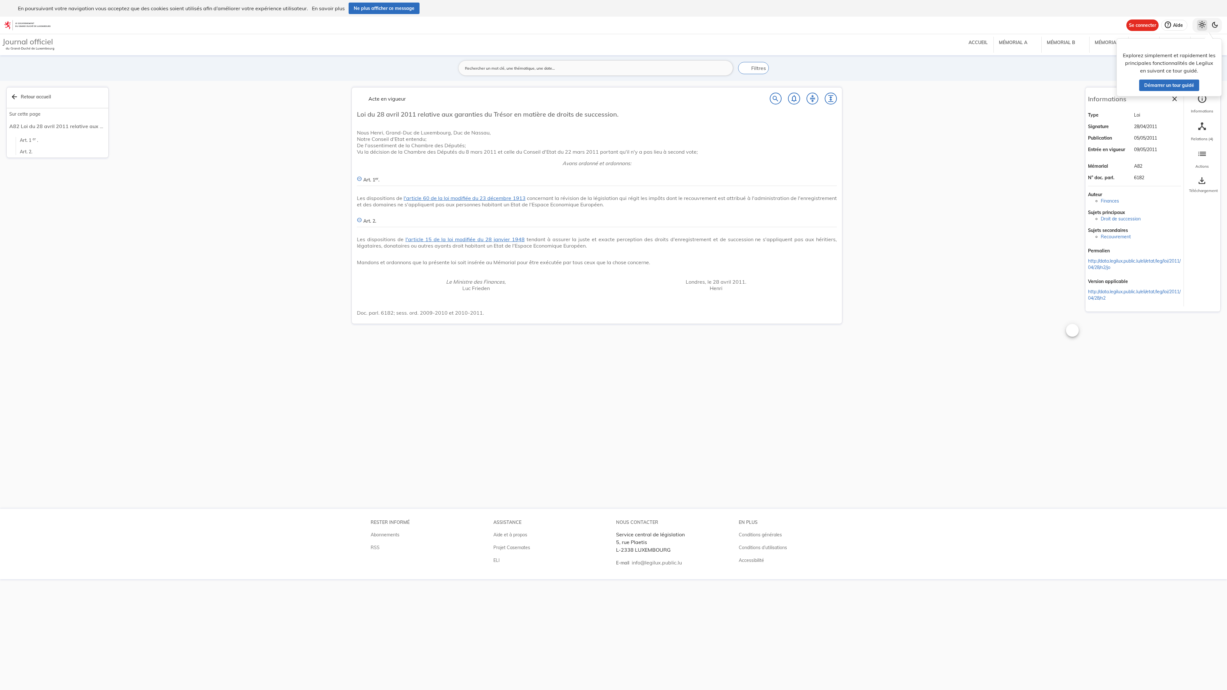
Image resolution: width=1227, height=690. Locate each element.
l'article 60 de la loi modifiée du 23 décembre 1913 (464, 198)
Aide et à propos (510, 535)
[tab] (1202, 104)
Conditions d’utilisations (763, 547)
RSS (375, 547)
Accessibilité (751, 560)
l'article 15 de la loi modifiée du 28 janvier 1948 (465, 239)
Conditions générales (760, 535)
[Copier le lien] (1118, 251)
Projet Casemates (511, 547)
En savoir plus (328, 8)
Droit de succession (1121, 219)
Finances (1110, 201)
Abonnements (385, 535)
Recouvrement (1116, 237)
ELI (496, 560)
